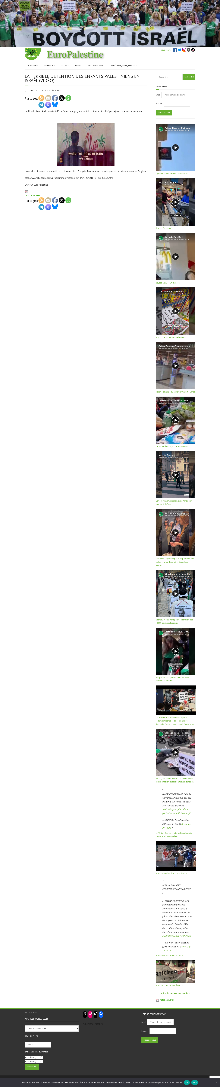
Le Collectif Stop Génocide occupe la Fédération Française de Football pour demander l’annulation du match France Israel (175, 720)
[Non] (216, 1082)
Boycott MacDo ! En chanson (168, 283)
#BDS (165, 809)
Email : (158, 95)
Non (195, 1082)
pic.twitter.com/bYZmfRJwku (176, 935)
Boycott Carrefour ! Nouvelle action (171, 337)
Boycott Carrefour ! (164, 228)
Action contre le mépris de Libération (171, 873)
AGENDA (65, 65)
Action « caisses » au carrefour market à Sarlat (175, 392)
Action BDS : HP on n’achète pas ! (169, 985)
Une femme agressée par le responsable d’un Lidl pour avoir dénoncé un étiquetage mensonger (175, 561)
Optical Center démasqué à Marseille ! (172, 173)
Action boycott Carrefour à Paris (169, 955)
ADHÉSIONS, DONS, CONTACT (124, 65)
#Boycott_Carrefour (178, 809)
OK (186, 1082)
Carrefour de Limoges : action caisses (172, 446)
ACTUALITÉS (33, 65)
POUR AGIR (48, 65)
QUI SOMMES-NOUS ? (96, 65)
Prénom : (160, 103)
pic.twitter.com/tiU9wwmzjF (176, 813)
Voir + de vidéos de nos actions (175, 993)
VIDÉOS (78, 65)
